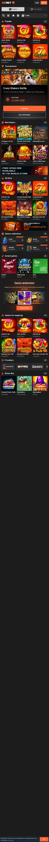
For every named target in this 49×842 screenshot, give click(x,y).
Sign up (43, 3)
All (45, 21)
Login (37, 3)
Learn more (11, 840)
